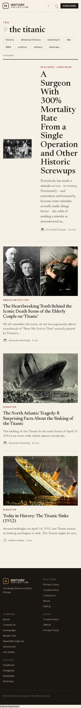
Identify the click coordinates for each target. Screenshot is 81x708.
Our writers (9, 652)
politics (22, 47)
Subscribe (69, 6)
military (38, 47)
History (10, 40)
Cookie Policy (51, 590)
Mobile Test (9, 635)
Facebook (9, 665)
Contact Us (49, 595)
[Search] (56, 6)
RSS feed (8, 681)
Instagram (9, 670)
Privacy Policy (51, 584)
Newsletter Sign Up (13, 641)
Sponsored (9, 646)
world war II (53, 40)
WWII (8, 47)
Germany (54, 47)
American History (31, 40)
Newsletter (9, 676)
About (46, 601)
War (69, 40)
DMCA (47, 606)
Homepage (9, 630)
